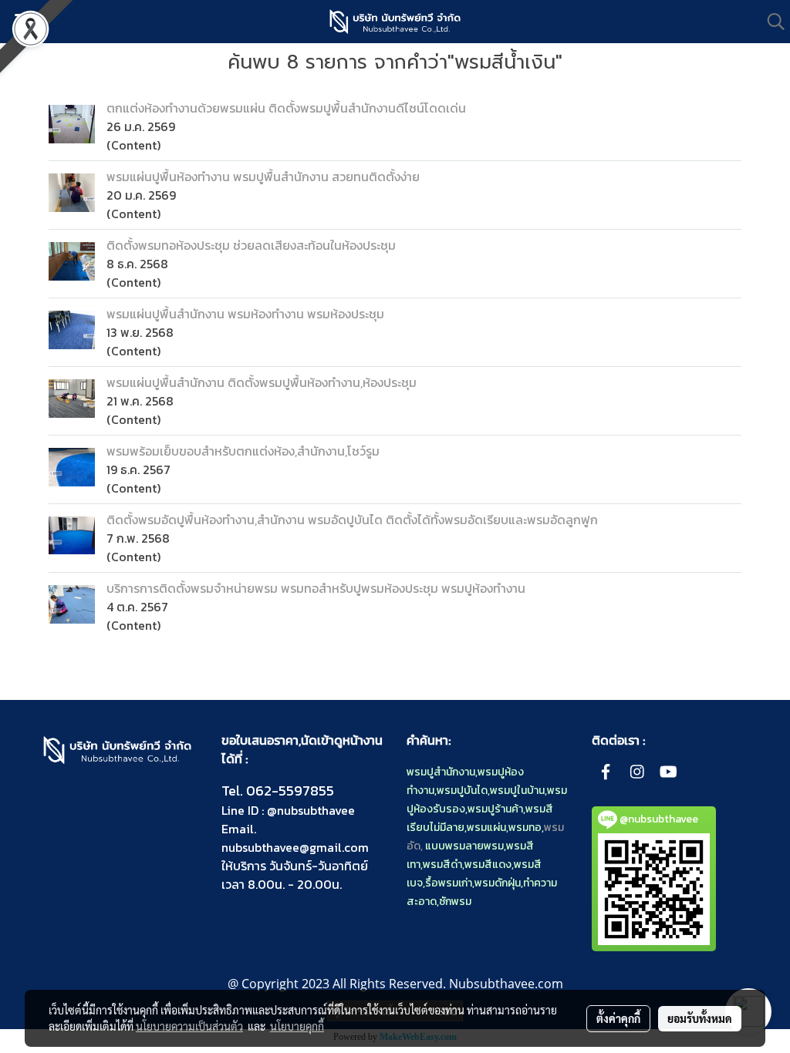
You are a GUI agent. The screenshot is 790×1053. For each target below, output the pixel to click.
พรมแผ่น (486, 827)
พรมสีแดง (487, 864)
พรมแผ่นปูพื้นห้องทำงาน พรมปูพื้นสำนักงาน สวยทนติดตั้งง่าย (263, 176)
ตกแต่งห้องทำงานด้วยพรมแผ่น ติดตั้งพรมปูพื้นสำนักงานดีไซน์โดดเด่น (286, 108)
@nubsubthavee (311, 810)
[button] (770, 21)
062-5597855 (290, 790)
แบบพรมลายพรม (464, 846)
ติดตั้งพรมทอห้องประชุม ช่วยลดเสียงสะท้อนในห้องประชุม (251, 245)
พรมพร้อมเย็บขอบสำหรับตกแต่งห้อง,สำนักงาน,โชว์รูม (243, 451)
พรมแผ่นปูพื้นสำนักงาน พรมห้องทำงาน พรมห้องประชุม (245, 313)
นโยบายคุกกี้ (297, 1026)
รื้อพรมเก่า (448, 883)
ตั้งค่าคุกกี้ (618, 1018)
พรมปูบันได (462, 790)
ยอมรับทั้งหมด (699, 1018)
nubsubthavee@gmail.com (295, 847)
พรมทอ (525, 827)
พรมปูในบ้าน (517, 790)
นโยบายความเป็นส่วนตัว (189, 1026)
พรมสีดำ (442, 864)
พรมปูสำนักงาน (441, 772)
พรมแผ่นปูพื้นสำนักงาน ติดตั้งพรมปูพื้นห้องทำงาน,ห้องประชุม (261, 382)
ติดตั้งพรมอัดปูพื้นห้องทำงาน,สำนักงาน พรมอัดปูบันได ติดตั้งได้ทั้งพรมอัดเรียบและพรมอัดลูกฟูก (352, 519)
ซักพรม (455, 901)
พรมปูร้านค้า (495, 809)
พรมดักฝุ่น (497, 883)
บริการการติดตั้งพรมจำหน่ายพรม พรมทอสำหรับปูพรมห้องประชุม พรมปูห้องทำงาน (315, 588)
